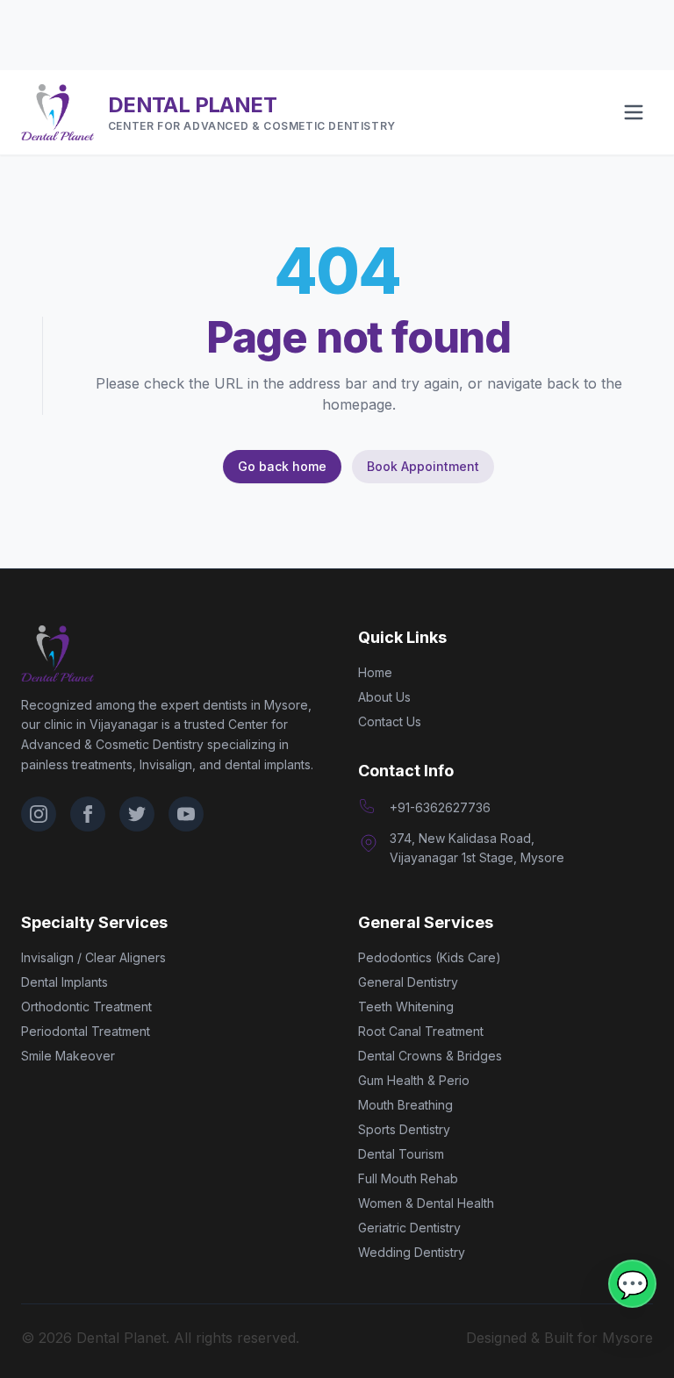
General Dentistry (408, 982)
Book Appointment (423, 466)
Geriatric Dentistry (409, 1227)
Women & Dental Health (426, 1203)
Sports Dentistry (404, 1129)
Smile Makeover (68, 1055)
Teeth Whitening (406, 1006)
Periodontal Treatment (85, 1031)
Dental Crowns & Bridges (430, 1055)
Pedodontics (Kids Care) (429, 957)
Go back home (282, 466)
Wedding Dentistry (411, 1252)
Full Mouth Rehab (408, 1178)
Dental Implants (64, 982)
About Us (384, 696)
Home (375, 672)
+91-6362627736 (440, 807)
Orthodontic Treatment (86, 1006)
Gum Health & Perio (414, 1080)
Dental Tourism (401, 1153)
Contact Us (389, 721)
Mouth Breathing (405, 1104)
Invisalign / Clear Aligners (93, 957)
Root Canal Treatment (421, 1031)
